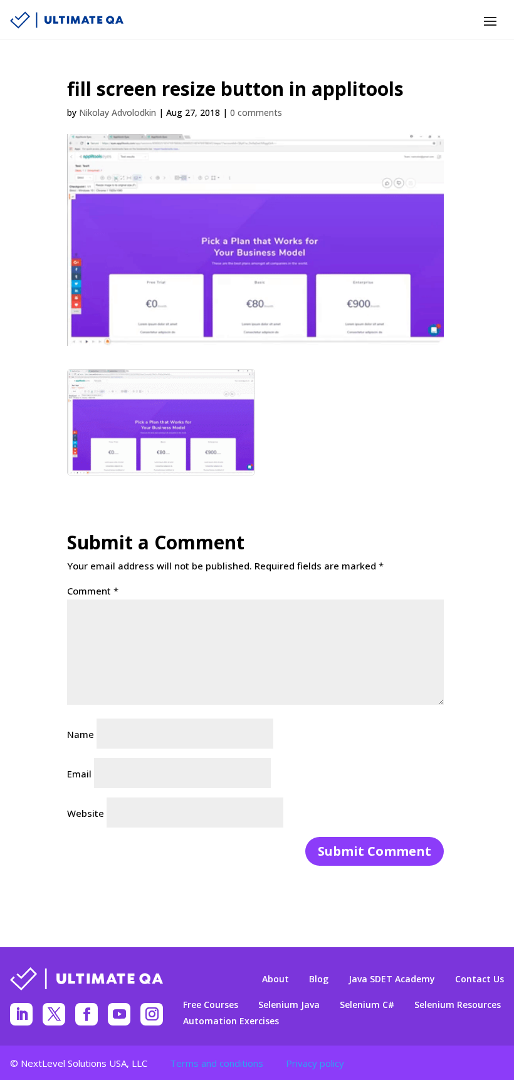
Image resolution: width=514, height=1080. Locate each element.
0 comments (256, 112)
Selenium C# (367, 1004)
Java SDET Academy (392, 979)
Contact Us (479, 979)
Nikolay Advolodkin (117, 112)
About (275, 979)
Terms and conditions (216, 1063)
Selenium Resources (457, 1004)
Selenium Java (289, 1004)
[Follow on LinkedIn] (21, 1014)
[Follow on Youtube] (119, 1014)
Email (79, 773)
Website (85, 813)
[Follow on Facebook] (86, 1014)
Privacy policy (315, 1063)
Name (80, 734)
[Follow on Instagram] (151, 1014)
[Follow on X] (54, 1014)
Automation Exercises (231, 1021)
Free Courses (210, 1004)
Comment (92, 590)
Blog (318, 979)
